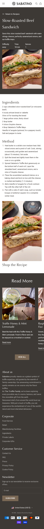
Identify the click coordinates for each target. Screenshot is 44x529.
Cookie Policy (7, 469)
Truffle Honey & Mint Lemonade (14, 325)
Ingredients (6, 433)
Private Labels (8, 437)
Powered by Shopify (27, 513)
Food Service (7, 421)
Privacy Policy (8, 465)
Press (4, 461)
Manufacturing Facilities (11, 429)
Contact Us (6, 453)
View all (22, 357)
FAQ (4, 457)
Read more (6, 342)
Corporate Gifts (8, 441)
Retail (4, 425)
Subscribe (10, 498)
